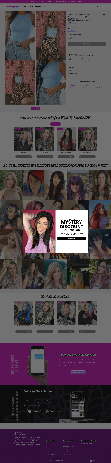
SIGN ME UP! (72, 238)
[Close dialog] (86, 212)
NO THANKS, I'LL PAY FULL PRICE (72, 242)
